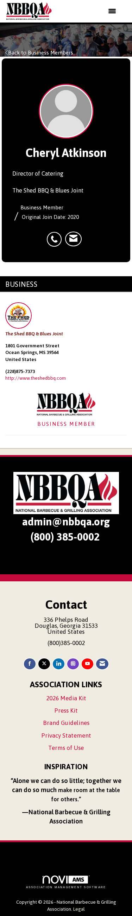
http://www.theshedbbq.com (35, 378)
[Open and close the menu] (88, 11)
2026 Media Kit (66, 698)
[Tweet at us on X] (44, 664)
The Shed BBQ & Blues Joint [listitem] (34, 333)
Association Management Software (66, 887)
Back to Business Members (40, 53)
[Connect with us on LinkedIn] (58, 664)
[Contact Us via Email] (102, 664)
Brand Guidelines (66, 722)
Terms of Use (66, 747)
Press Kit (66, 710)
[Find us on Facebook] (29, 664)
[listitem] (56, 235)
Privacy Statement (66, 735)
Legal (79, 909)
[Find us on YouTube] (87, 664)
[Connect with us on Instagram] (73, 664)
